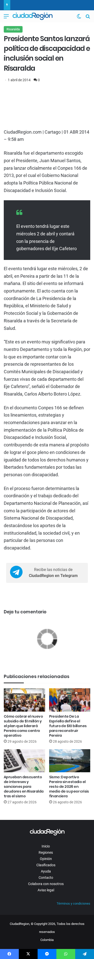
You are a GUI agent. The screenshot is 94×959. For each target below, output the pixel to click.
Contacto (46, 878)
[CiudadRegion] (33, 16)
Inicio (46, 846)
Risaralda (13, 29)
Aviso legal (46, 890)
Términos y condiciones (73, 903)
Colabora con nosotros (46, 884)
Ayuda (46, 871)
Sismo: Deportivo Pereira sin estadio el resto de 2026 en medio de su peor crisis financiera (69, 787)
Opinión (46, 859)
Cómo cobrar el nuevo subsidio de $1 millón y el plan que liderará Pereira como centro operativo (23, 726)
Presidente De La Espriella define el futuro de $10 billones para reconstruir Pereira (68, 726)
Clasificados (45, 865)
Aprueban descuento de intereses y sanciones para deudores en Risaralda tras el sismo (23, 787)
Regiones (46, 852)
